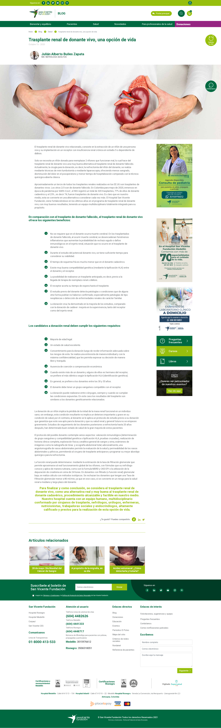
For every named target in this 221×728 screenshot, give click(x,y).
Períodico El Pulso (120, 630)
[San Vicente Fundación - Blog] (41, 13)
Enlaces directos (122, 606)
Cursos (173, 351)
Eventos (116, 626)
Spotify (67, 3)
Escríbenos (146, 634)
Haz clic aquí (174, 391)
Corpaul (32, 621)
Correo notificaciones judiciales (154, 628)
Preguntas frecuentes (175, 341)
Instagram (62, 3)
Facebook (43, 3)
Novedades (120, 24)
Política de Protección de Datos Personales (76, 595)
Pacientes (72, 24)
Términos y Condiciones (51, 595)
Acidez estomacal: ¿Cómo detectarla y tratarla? (127, 569)
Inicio (31, 32)
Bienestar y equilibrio (40, 24)
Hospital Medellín (37, 617)
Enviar (119, 587)
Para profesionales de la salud (157, 24)
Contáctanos (145, 623)
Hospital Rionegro (37, 613)
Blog (61, 13)
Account (190, 3)
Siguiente (184, 670)
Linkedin (48, 3)
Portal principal (162, 13)
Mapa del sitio (118, 634)
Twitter (53, 3)
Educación (116, 621)
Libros (172, 361)
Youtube (57, 3)
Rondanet (116, 645)
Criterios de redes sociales (120, 640)
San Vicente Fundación (42, 606)
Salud (96, 24)
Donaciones (183, 24)
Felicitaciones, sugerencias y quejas (156, 614)
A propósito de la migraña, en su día (87, 569)
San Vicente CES (36, 626)
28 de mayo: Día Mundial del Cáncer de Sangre (47, 569)
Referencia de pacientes (123, 650)
